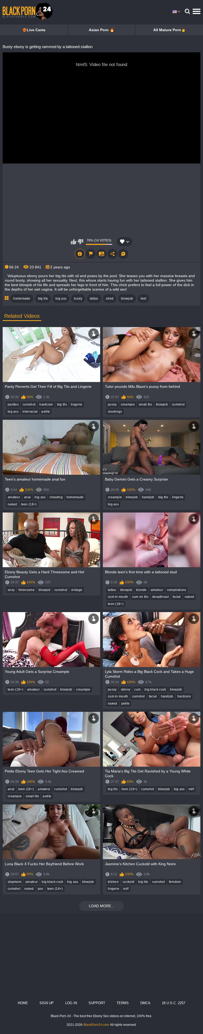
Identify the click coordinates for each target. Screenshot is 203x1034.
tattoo (94, 298)
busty (78, 298)
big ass (61, 298)
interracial (30, 411)
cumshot (29, 404)
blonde (141, 590)
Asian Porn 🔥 (101, 30)
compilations (176, 590)
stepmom (14, 882)
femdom (175, 882)
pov (40, 889)
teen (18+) (29, 504)
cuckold (128, 882)
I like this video (73, 241)
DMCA (145, 1003)
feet (143, 298)
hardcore (46, 404)
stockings (115, 411)
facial (177, 597)
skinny (126, 689)
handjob (148, 497)
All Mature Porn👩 (169, 30)
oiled (110, 298)
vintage (76, 590)
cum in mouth (118, 597)
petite (45, 411)
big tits (43, 298)
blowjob (127, 298)
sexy (11, 590)
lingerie (76, 404)
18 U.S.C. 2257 (173, 1003)
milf (191, 789)
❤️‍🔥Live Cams (33, 30)
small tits (145, 404)
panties (13, 404)
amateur (14, 497)
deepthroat (160, 597)
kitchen (113, 882)
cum (137, 689)
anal (27, 497)
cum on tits (140, 597)
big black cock (155, 689)
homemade (21, 298)
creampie (128, 404)
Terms (123, 1003)
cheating (55, 497)
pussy (112, 404)
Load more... (101, 906)
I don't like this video (80, 241)
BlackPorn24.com (96, 1025)
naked (12, 504)
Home (23, 1003)
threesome (27, 590)
